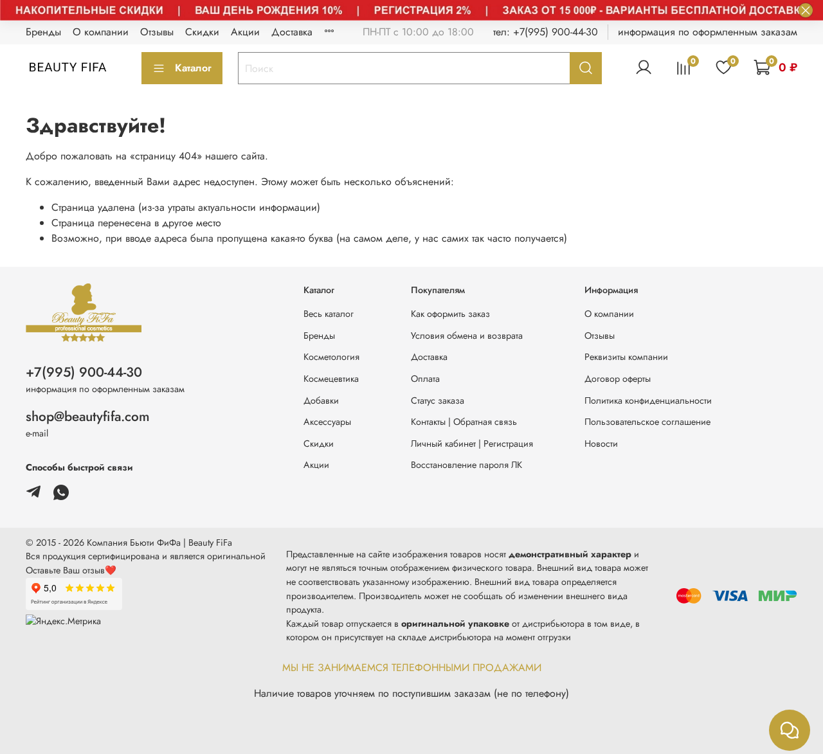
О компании (101, 31)
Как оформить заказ (450, 313)
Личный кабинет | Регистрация (472, 443)
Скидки (202, 31)
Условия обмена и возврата (467, 335)
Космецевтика (331, 378)
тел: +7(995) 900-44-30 (545, 31)
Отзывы (157, 31)
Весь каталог (328, 313)
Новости (601, 443)
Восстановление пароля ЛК (466, 464)
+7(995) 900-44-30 (84, 372)
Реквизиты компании (626, 356)
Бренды (43, 31)
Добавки (321, 400)
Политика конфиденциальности (648, 400)
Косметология (331, 356)
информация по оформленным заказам (707, 31)
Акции (245, 31)
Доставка (291, 31)
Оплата (425, 378)
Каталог (193, 67)
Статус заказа (437, 400)
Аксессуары (327, 421)
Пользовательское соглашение (647, 421)
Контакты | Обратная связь (464, 421)
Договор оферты (617, 378)
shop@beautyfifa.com (88, 416)
